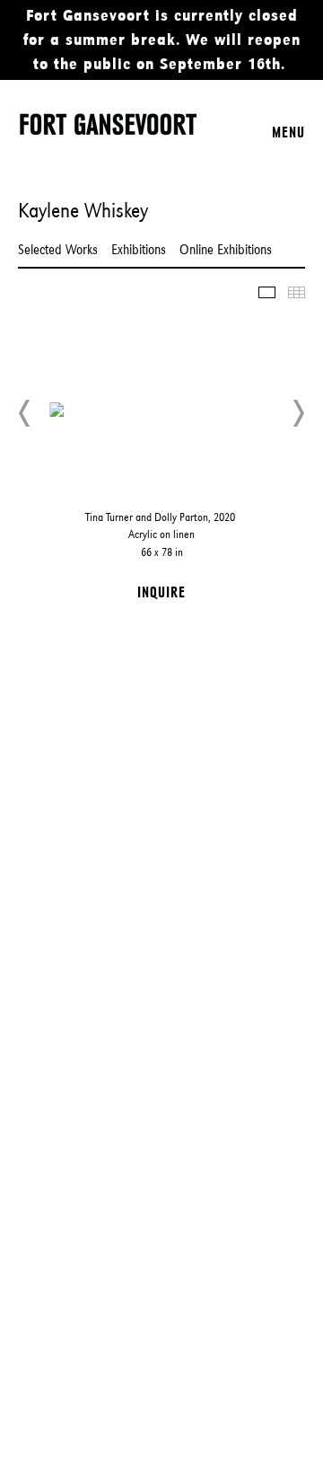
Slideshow (266, 292)
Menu (288, 132)
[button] (25, 413)
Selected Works (58, 249)
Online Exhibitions (225, 249)
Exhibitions (138, 249)
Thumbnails (296, 292)
